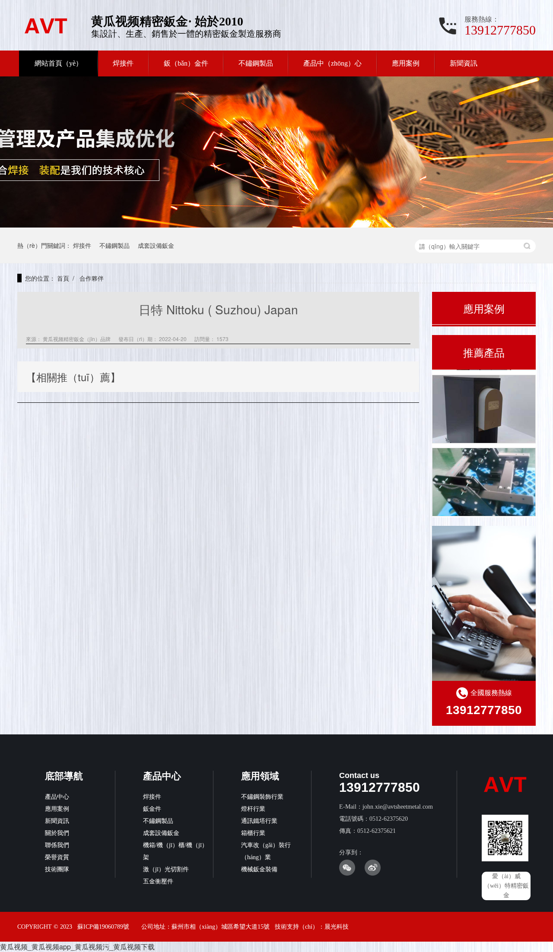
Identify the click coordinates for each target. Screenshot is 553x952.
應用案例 (406, 63)
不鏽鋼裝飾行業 (262, 797)
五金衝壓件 (158, 881)
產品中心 (57, 797)
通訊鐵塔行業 (259, 821)
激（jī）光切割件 (166, 869)
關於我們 (57, 833)
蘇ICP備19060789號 (103, 927)
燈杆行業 (253, 809)
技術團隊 (57, 869)
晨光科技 (336, 927)
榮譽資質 (57, 857)
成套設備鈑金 (156, 245)
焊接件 (123, 63)
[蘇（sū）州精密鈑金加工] (483, 481)
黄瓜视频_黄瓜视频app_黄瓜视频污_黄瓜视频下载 (77, 947)
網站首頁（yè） (59, 63)
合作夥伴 (91, 278)
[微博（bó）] (373, 873)
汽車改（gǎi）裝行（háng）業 (266, 851)
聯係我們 (57, 845)
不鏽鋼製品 (255, 63)
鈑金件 (152, 809)
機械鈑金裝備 (259, 869)
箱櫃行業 (253, 833)
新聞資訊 (463, 63)
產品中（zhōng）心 (332, 63)
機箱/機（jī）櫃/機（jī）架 (175, 851)
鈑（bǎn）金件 (186, 63)
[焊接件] (483, 408)
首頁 (63, 278)
